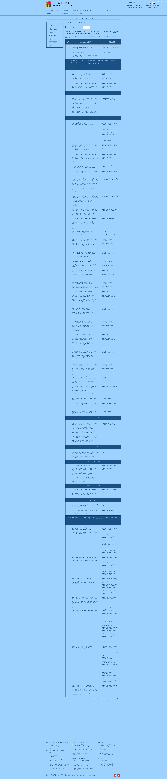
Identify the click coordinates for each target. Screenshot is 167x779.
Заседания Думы (54, 23)
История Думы (78, 13)
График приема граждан (82, 760)
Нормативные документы (81, 10)
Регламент (51, 753)
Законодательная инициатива (58, 761)
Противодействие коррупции (83, 749)
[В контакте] (118, 775)
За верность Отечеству (107, 746)
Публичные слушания (55, 757)
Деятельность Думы (103, 10)
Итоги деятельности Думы (53, 29)
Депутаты (51, 748)
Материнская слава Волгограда (106, 751)
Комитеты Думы (53, 745)
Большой (157, 7)
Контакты (52, 45)
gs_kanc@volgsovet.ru (90, 775)
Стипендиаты (103, 753)
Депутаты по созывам (106, 765)
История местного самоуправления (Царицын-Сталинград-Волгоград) (109, 761)
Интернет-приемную (72, 776)
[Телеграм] (115, 775)
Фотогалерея (103, 766)
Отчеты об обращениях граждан (81, 763)
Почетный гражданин (106, 744)
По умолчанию (137, 5)
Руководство (52, 744)
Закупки (51, 43)
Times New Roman (136, 7)
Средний (148, 7)
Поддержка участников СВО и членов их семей (83, 769)
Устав (50, 752)
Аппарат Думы (54, 32)
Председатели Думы (106, 764)
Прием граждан (53, 13)
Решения (51, 756)
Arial (128, 7)
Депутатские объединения (57, 746)
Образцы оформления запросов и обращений (81, 766)
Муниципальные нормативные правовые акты (58, 760)
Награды (65, 13)
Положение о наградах (107, 745)
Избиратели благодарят (81, 753)
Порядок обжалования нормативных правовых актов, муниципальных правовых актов (59, 764)
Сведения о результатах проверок (53, 38)
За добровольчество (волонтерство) (106, 755)
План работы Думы (80, 745)
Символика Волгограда (56, 768)
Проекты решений (54, 755)
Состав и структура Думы (58, 10)
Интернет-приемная (80, 761)
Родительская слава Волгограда (106, 749)
